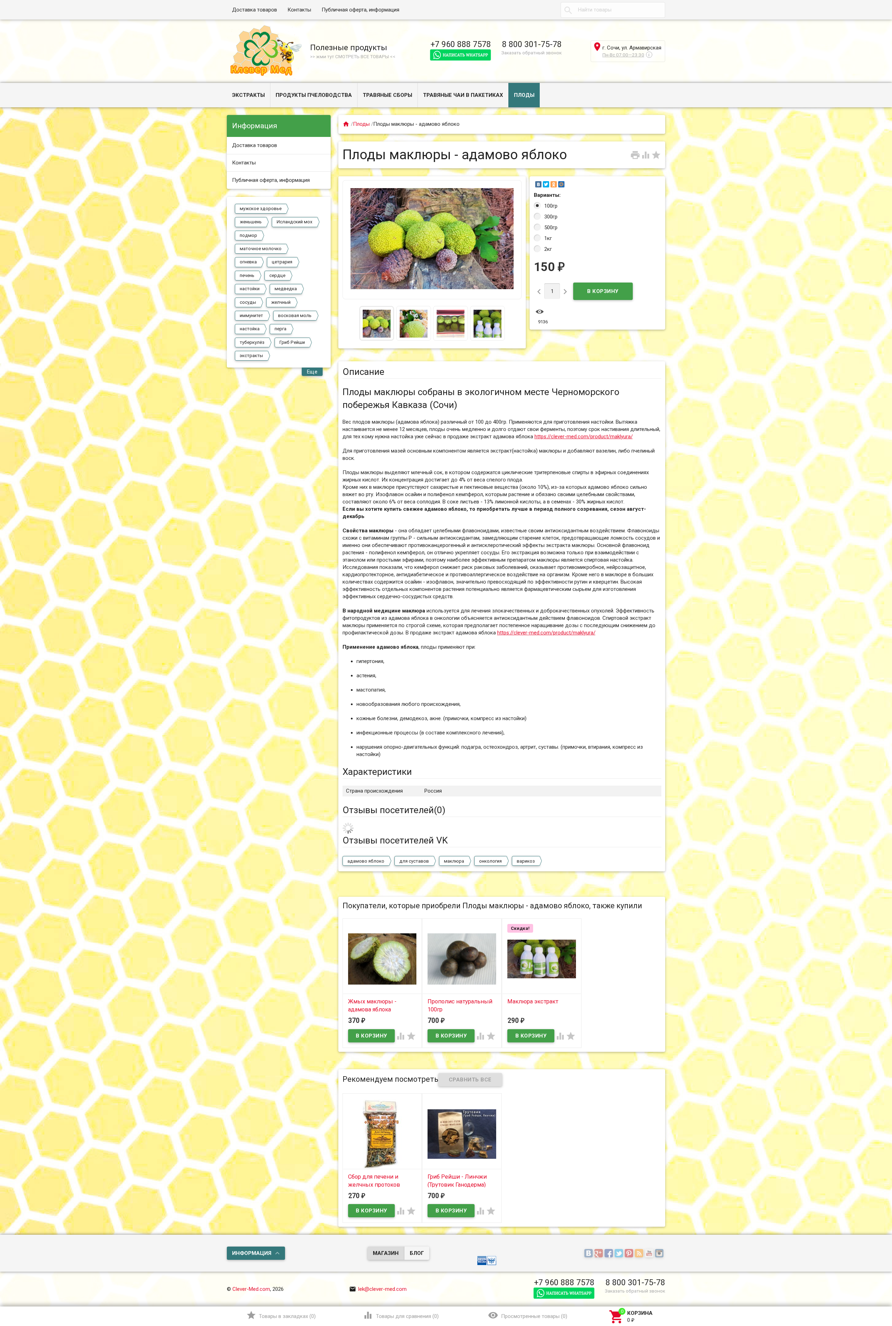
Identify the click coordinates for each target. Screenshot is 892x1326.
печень (247, 275)
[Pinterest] (630, 1254)
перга (280, 328)
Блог (417, 1253)
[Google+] (599, 1254)
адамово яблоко (365, 861)
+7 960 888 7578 (461, 44)
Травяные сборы (387, 95)
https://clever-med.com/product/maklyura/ (584, 436)
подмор (248, 235)
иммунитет (251, 315)
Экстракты (248, 95)
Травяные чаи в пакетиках (463, 95)
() (281, 1315)
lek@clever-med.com (378, 1289)
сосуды (248, 302)
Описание (363, 372)
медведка (286, 288)
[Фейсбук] (610, 1254)
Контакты (299, 10)
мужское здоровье (261, 208)
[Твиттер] (620, 1254)
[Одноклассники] (554, 184)
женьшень (251, 221)
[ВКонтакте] (538, 184)
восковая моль (295, 315)
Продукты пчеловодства (314, 95)
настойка (250, 328)
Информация (251, 1253)
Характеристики (377, 771)
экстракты (251, 355)
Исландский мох (295, 221)
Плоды (524, 95)
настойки (250, 288)
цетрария (282, 261)
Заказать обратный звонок (531, 52)
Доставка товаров (254, 10)
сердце (277, 275)
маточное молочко (261, 248)
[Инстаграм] (660, 1254)
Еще (312, 372)
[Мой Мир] (561, 184)
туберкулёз (252, 342)
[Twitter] (546, 184)
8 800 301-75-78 (532, 44)
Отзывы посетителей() (394, 810)
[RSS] (640, 1254)
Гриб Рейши (292, 342)
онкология (490, 861)
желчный (281, 302)
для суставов (414, 861)
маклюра (454, 861)
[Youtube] (650, 1254)
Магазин (386, 1253)
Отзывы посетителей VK (395, 840)
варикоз (526, 861)
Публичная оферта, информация (360, 10)
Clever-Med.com (251, 1289)
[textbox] (613, 10)
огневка (248, 261)
